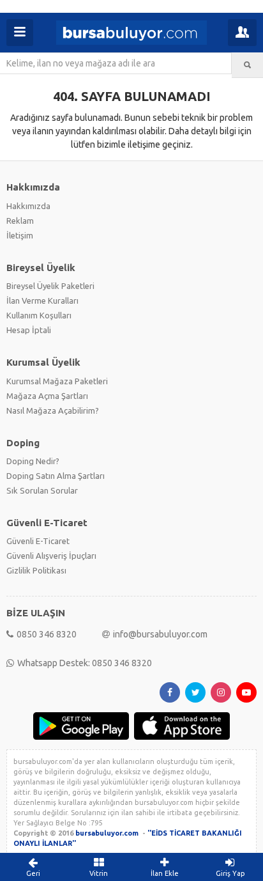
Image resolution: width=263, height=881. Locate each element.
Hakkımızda (28, 205)
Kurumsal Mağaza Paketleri (57, 381)
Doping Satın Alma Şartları (55, 475)
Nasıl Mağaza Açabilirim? (52, 410)
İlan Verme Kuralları (42, 300)
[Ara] (247, 65)
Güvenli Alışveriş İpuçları (51, 555)
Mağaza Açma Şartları (47, 395)
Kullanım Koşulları (38, 315)
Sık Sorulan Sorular (42, 490)
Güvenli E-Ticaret (38, 540)
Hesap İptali (28, 329)
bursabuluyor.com (107, 833)
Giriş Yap (230, 873)
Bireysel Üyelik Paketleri (50, 285)
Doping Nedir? (32, 460)
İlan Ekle (165, 873)
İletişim (19, 235)
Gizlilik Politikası (36, 570)
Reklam (20, 220)
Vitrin (98, 873)
